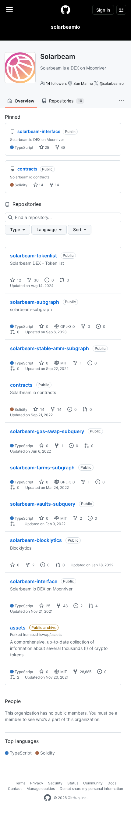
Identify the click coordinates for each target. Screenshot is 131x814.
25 (46, 147)
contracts (21, 385)
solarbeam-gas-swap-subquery (47, 431)
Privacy (36, 783)
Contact (15, 788)
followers (56, 83)
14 (40, 185)
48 (62, 147)
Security (55, 783)
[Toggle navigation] (9, 9)
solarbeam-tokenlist (33, 256)
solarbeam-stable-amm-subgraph (49, 348)
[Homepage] (65, 10)
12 (18, 280)
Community (93, 783)
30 (36, 280)
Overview (24, 100)
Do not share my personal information (91, 788)
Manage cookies (41, 788)
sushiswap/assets (46, 634)
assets (18, 628)
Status (72, 783)
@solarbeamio (112, 83)
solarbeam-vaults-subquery (42, 504)
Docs (112, 783)
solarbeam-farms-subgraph (42, 467)
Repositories (65, 100)
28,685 (85, 671)
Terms (20, 783)
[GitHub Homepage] (47, 798)
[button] (121, 101)
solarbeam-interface (33, 581)
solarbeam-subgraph (34, 302)
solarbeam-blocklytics (36, 540)
